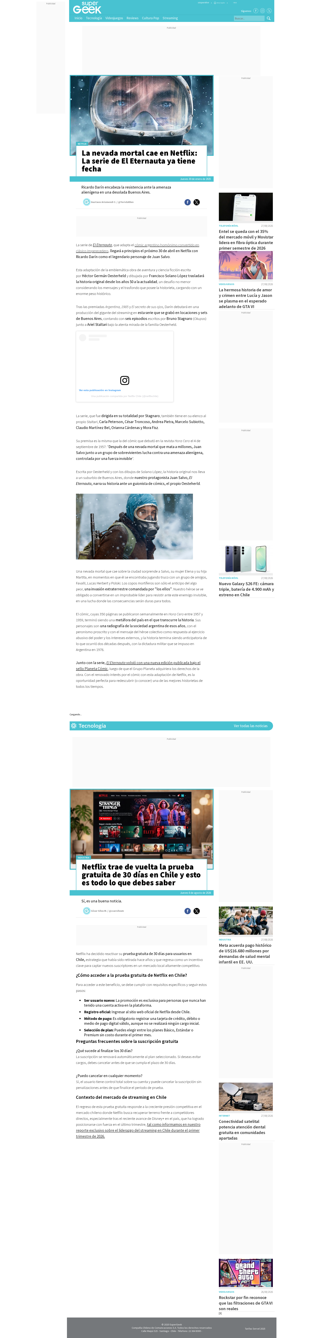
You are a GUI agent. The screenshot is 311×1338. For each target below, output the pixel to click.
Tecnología (94, 18)
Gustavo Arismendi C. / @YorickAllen (112, 202)
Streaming (170, 18)
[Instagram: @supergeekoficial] (262, 10)
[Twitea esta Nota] (196, 202)
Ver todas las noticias (251, 725)
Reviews (132, 18)
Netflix (82, 143)
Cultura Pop (150, 18)
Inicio (78, 18)
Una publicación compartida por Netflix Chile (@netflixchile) (124, 396)
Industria (83, 857)
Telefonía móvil (228, 225)
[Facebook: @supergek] (255, 10)
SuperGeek (176, 1324)
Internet (224, 1115)
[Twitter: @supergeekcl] (269, 10)
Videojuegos (114, 18)
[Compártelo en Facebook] (187, 202)
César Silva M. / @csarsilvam (107, 910)
